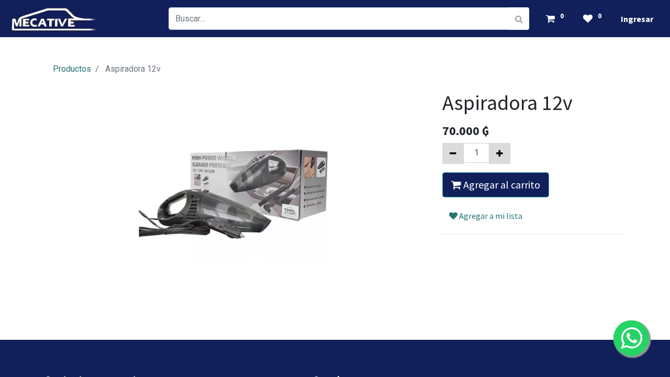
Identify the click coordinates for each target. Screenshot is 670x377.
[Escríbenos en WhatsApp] (631, 338)
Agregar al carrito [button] (500, 184)
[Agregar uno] (499, 153)
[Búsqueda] (519, 18)
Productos (72, 69)
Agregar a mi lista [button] (489, 215)
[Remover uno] (453, 153)
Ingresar (637, 19)
